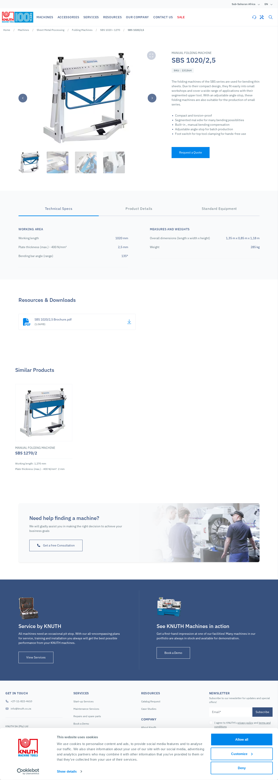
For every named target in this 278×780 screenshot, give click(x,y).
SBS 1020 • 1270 (110, 30)
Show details (67, 771)
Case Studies (148, 708)
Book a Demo (173, 653)
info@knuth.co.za (21, 708)
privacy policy (245, 722)
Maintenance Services (86, 708)
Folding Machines (82, 30)
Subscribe (262, 712)
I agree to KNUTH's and (242, 724)
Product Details (139, 208)
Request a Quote (190, 152)
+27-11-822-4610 (21, 701)
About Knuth (148, 727)
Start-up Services (83, 701)
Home (6, 30)
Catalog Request (150, 701)
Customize (239, 753)
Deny (242, 768)
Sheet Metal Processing (50, 30)
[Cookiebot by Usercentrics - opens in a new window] (28, 771)
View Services (36, 657)
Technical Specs (59, 208)
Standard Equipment (219, 208)
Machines (23, 30)
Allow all (241, 739)
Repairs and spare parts (87, 716)
